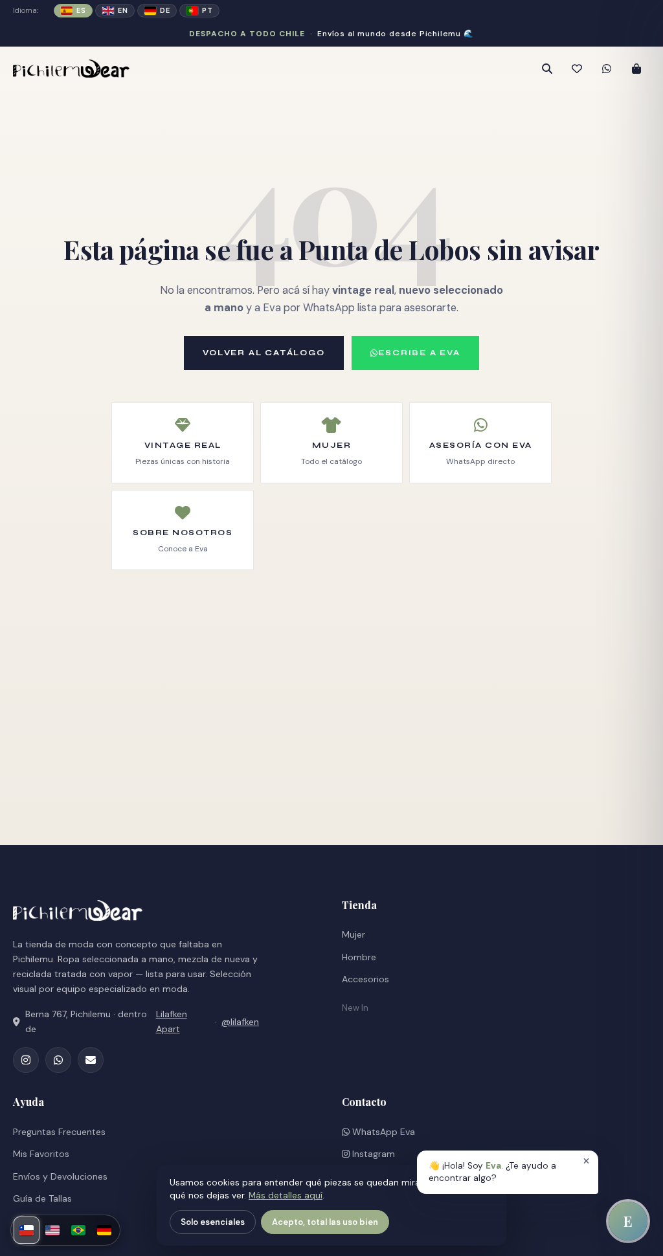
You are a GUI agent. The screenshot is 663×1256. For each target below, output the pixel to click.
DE (165, 10)
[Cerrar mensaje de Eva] (586, 1161)
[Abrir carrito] (636, 68)
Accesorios (365, 979)
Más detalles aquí (285, 1195)
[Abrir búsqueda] (547, 68)
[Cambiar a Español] (26, 1230)
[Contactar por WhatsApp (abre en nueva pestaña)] (606, 68)
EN (123, 10)
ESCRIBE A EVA (419, 352)
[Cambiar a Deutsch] (104, 1230)
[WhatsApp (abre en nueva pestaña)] (58, 1060)
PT (207, 10)
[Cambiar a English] (52, 1230)
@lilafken (240, 1022)
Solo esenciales (213, 1222)
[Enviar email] (91, 1060)
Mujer (353, 934)
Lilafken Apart (171, 1021)
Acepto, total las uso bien (325, 1222)
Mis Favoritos (41, 1154)
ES (80, 10)
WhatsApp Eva (382, 1132)
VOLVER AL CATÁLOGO (263, 352)
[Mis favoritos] (576, 68)
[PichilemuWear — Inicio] (168, 68)
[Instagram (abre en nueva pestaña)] (26, 1060)
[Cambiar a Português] (78, 1230)
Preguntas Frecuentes (59, 1132)
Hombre (359, 957)
